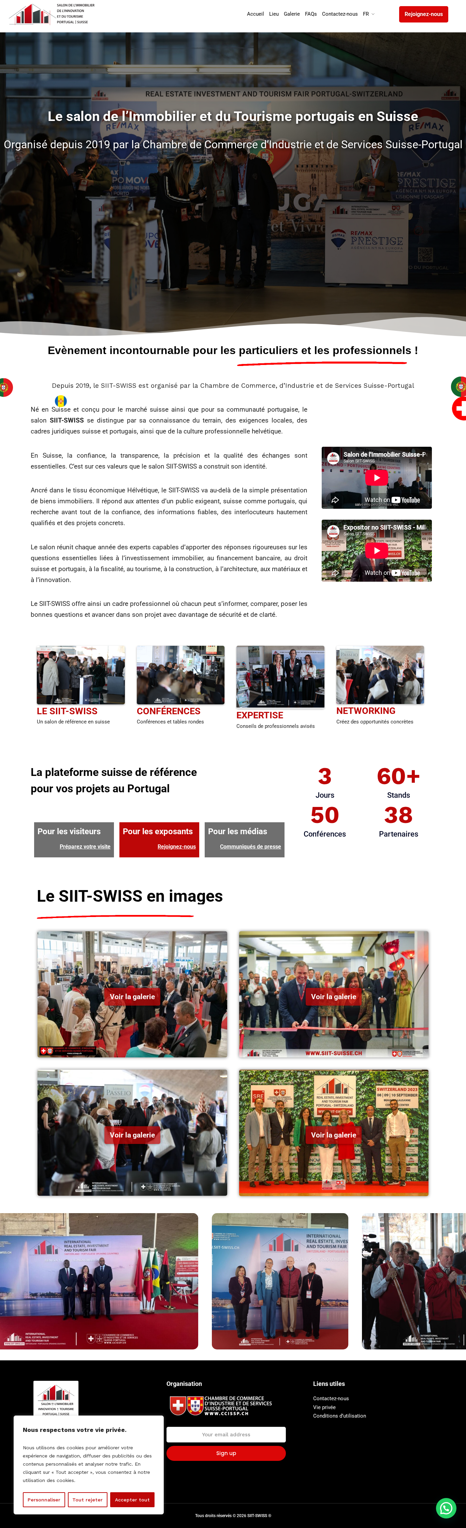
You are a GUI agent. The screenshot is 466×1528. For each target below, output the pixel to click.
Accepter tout (132, 1499)
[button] (446, 1508)
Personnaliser (44, 1499)
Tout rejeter (87, 1499)
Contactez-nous (331, 1398)
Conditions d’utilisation (339, 1416)
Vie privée (324, 1407)
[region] (89, 1465)
